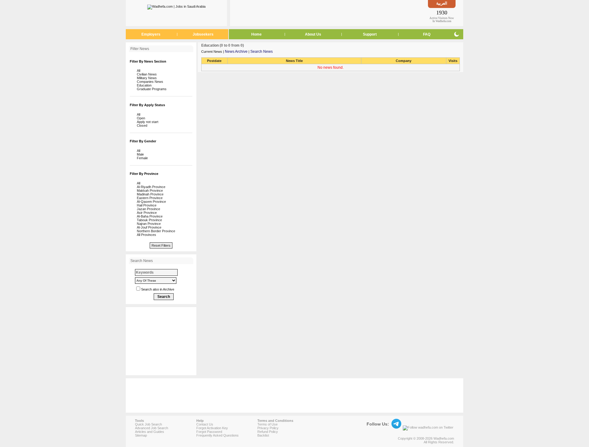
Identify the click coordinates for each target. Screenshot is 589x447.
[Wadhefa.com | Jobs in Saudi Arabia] (176, 6)
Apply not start (146, 122)
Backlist (263, 435)
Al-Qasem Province (150, 201)
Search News (261, 51)
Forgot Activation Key (212, 428)
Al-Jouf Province (148, 227)
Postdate (214, 61)
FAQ (426, 34)
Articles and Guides (149, 432)
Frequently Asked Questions (217, 435)
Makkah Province (149, 190)
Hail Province (145, 205)
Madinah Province (149, 194)
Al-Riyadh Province (150, 187)
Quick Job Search (148, 424)
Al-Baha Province (149, 216)
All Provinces (145, 235)
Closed (141, 125)
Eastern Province (149, 198)
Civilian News (146, 74)
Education (143, 85)
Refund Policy (267, 432)
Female (141, 158)
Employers (150, 34)
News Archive (236, 51)
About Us (313, 34)
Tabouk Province (148, 220)
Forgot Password (209, 432)
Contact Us (204, 424)
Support (370, 34)
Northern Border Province (155, 231)
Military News (146, 78)
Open (140, 118)
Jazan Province (147, 209)
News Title (294, 61)
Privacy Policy (268, 428)
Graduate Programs (151, 89)
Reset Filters (161, 245)
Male (139, 154)
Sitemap (141, 435)
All (137, 70)
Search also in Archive (157, 289)
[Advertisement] (329, 13)
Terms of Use (267, 424)
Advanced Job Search (151, 428)
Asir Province (146, 212)
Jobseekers (203, 34)
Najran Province (148, 223)
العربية (441, 3)
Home (256, 34)
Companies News (149, 81)
